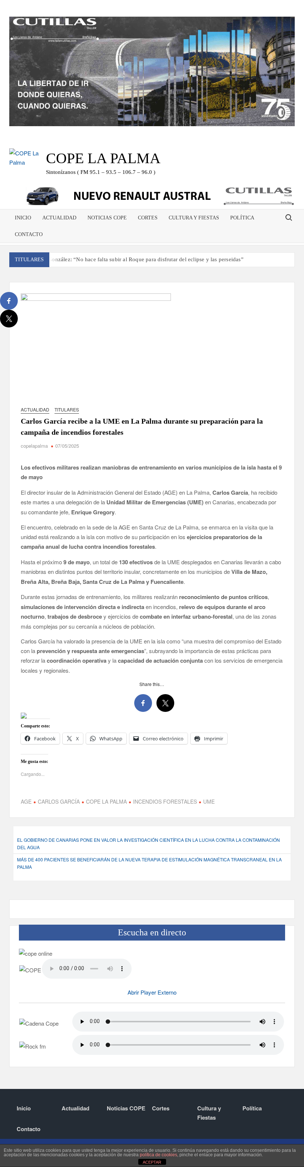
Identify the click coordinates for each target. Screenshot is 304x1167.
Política (242, 218)
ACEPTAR (152, 1162)
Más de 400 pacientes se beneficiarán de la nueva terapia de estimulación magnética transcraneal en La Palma (149, 863)
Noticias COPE (107, 218)
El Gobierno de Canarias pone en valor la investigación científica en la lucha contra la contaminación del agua (148, 843)
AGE (26, 801)
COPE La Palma (103, 158)
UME (209, 801)
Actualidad (59, 218)
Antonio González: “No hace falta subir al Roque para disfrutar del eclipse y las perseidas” (135, 259)
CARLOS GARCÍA (59, 801)
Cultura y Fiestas (194, 218)
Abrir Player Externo (152, 992)
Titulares (66, 409)
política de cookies (158, 1154)
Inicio (23, 218)
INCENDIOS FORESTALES (165, 801)
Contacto (29, 234)
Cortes (148, 218)
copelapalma (34, 445)
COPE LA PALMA (106, 801)
